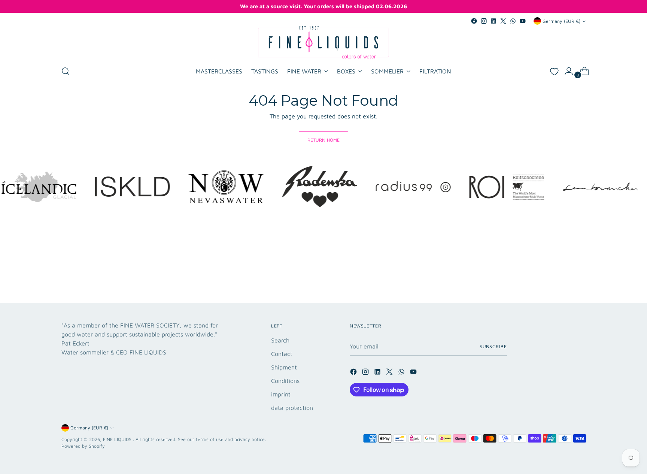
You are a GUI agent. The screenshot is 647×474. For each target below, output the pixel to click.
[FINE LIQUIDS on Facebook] (474, 21)
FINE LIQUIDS (118, 439)
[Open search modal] (65, 71)
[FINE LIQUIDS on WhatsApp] (513, 21)
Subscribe (493, 346)
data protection (292, 407)
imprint (281, 394)
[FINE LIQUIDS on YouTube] (522, 21)
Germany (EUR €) (561, 21)
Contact (281, 353)
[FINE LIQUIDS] (323, 42)
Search (280, 340)
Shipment (284, 367)
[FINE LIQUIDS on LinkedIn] (493, 21)
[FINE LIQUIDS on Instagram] (483, 21)
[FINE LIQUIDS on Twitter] (503, 21)
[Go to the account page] (565, 71)
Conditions (285, 380)
